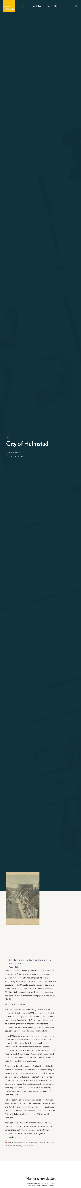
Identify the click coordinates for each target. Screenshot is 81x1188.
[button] (7, 456)
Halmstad (10, 437)
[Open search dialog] (76, 6)
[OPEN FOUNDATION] (42, 6)
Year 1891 (13, 967)
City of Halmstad (17, 1004)
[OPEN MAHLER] (27, 6)
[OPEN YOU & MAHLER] (59, 6)
